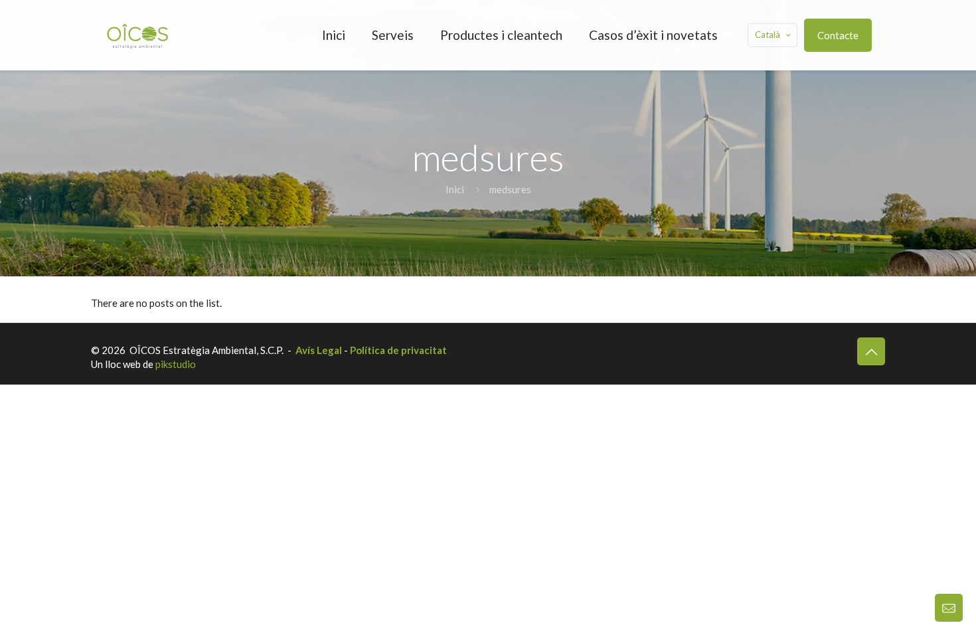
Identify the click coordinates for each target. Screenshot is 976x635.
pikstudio (175, 364)
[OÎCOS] (137, 35)
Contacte (837, 35)
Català (767, 34)
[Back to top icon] (871, 351)
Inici (455, 189)
